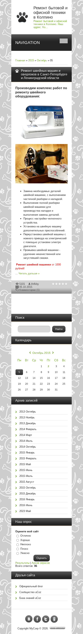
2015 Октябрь (27, 487)
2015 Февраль (27, 458)
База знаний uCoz (30, 598)
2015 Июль (26, 475)
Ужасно (24, 553)
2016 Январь (27, 499)
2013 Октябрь (27, 411)
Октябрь (42, 60)
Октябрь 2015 (41, 353)
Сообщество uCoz (30, 592)
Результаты (22, 562)
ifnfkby (35, 283)
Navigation (27, 42)
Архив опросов (41, 562)
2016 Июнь (25, 505)
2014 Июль (26, 440)
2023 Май (25, 511)
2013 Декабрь (27, 423)
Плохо (24, 548)
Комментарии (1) (29, 289)
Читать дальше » (29, 273)
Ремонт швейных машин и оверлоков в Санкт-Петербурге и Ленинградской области (44, 74)
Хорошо (25, 540)
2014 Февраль (27, 429)
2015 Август (26, 481)
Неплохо (25, 544)
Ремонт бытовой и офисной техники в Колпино (50, 12)
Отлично (25, 535)
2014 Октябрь (27, 446)
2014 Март (25, 435)
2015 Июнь (25, 470)
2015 (31, 60)
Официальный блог (31, 586)
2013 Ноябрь (27, 417)
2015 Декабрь (27, 493)
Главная (20, 60)
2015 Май (25, 464)
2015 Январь (27, 452)
